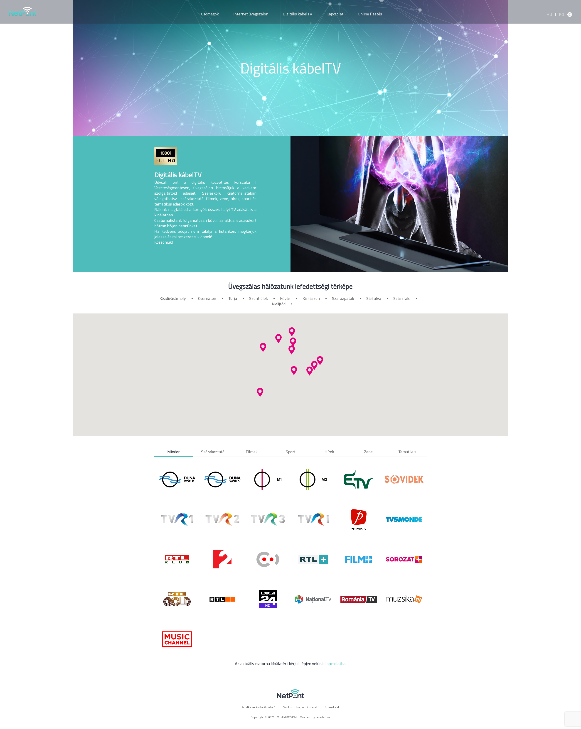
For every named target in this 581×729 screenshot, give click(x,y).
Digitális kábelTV (297, 14)
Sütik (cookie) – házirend (300, 707)
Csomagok (210, 14)
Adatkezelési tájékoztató (259, 707)
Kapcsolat (335, 14)
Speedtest (332, 707)
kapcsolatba (335, 664)
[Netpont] (22, 15)
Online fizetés (370, 14)
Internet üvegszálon (250, 14)
